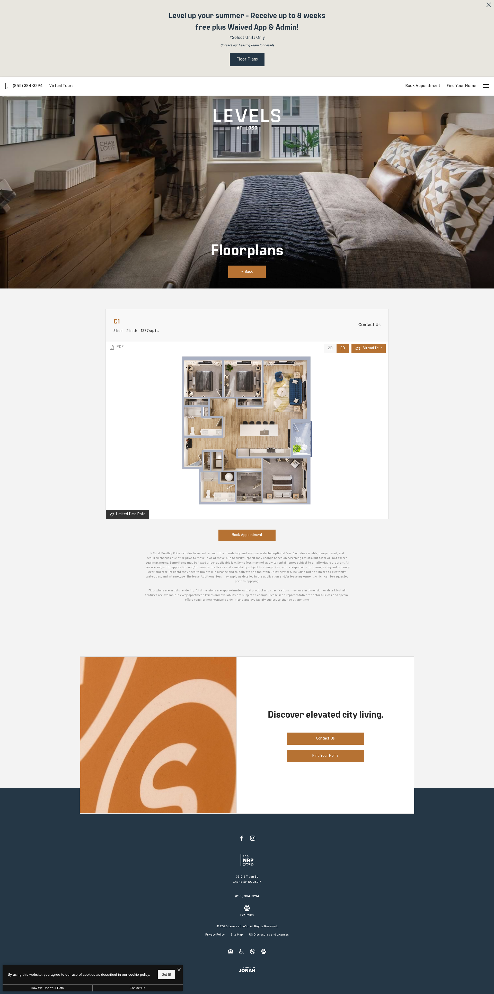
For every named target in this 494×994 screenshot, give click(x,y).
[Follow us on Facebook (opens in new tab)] (241, 838)
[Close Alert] (488, 6)
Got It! (166, 974)
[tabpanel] (247, 430)
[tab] (330, 348)
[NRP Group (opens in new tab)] (247, 860)
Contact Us (137, 988)
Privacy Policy (215, 935)
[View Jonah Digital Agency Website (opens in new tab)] (247, 969)
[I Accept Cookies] (179, 970)
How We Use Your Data (47, 988)
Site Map (237, 935)
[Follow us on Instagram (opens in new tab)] (252, 838)
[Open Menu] (486, 86)
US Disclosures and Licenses (269, 935)
